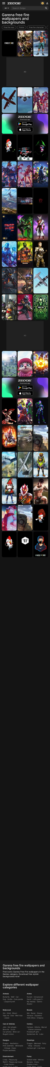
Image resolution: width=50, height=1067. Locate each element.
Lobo (41, 1034)
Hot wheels (12, 1027)
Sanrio (39, 1002)
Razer (33, 1013)
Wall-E (5, 1062)
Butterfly (6, 997)
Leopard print (9, 1002)
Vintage (7, 1048)
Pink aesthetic (8, 1046)
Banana (30, 1062)
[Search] (46, 8)
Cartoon (30, 1027)
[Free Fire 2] (40, 227)
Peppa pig (13, 1060)
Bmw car (16, 1032)
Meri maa (19, 1015)
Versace (30, 1015)
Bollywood (7, 1010)
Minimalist (19, 1046)
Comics (30, 1024)
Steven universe (34, 1029)
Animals (6, 994)
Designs (6, 1040)
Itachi (29, 999)
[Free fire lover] (25, 201)
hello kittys (31, 1018)
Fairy (44, 1043)
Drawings (30, 1040)
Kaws (14, 1048)
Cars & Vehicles (9, 1024)
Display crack (32, 1064)
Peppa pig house (15, 1062)
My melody (31, 1002)
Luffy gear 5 (37, 999)
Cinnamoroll (38, 997)
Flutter (21, 27)
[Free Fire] (9, 43)
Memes (41, 1060)
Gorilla (9, 999)
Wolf (12, 997)
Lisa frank (41, 1048)
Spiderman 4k (32, 1034)
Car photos (7, 1032)
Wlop (30, 1046)
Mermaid (37, 1043)
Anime (29, 994)
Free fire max (9, 27)
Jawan (6, 1018)
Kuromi (29, 997)
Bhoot (14, 1013)
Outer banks (9, 1064)
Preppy (6, 1043)
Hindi (9, 1013)
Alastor (29, 1004)
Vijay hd (6, 1015)
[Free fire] (40, 544)
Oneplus (40, 1018)
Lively (5, 1060)
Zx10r (13, 1029)
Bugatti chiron (8, 1034)
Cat (17, 997)
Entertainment (8, 1056)
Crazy (36, 1062)
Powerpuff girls (33, 1032)
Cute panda (18, 999)
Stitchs (37, 1027)
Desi (12, 1015)
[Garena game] (40, 201)
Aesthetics (14, 1043)
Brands (29, 1010)
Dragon (30, 1043)
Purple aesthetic (9, 1050)
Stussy (39, 1013)
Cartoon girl (31, 1048)
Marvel (44, 1027)
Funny (29, 1056)
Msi (28, 1013)
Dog (4, 999)
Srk (4, 1013)
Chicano (37, 1046)
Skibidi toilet (32, 1060)
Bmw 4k (6, 1029)
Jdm (4, 1027)
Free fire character (36, 27)
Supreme (38, 1015)
